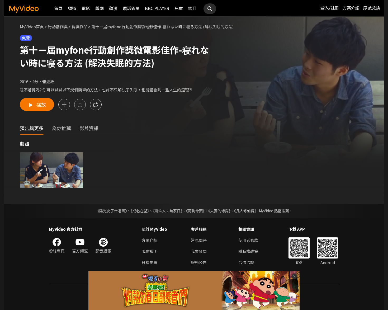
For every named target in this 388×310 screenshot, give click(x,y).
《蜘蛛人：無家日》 (167, 210)
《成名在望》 (140, 210)
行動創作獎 (58, 26)
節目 (192, 8)
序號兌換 (371, 7)
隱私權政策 (248, 251)
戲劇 (99, 8)
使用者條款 (248, 240)
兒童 (178, 8)
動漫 (113, 8)
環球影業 (131, 8)
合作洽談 (246, 262)
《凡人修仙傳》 (246, 210)
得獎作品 (79, 26)
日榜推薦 (149, 262)
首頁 (58, 8)
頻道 (72, 8)
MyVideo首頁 (32, 26)
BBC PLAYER (157, 8)
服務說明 (149, 251)
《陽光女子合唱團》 (111, 210)
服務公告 (199, 262)
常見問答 (199, 240)
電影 (86, 8)
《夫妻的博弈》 (219, 210)
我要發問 (199, 251)
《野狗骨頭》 (195, 210)
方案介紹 (351, 7)
